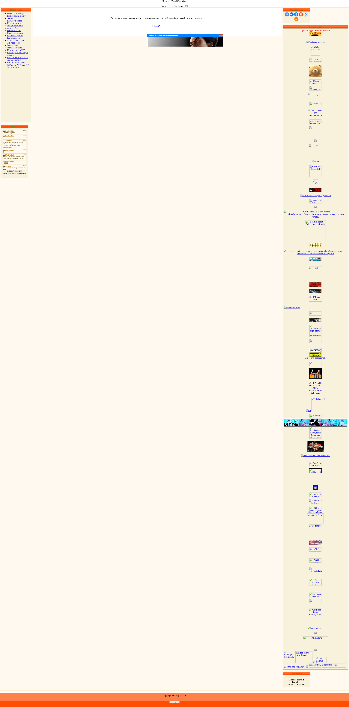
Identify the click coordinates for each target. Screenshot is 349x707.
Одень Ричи (12, 45)
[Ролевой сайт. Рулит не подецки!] (315, 489)
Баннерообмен (14, 38)
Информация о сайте (16, 16)
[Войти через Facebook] (296, 14)
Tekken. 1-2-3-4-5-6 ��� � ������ (163, 35)
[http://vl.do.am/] (315, 378)
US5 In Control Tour (16, 62)
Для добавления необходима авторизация (14, 172)
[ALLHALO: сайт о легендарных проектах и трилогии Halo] (340, 667)
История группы (15, 35)
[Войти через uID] (287, 14)
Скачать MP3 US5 (15, 40)
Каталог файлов (14, 21)
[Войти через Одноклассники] (296, 19)
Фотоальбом (13, 28)
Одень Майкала (14, 48)
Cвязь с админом (15, 33)
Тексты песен (13, 43)
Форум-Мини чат (15, 25)
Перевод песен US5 (16, 50)
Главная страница (15, 13)
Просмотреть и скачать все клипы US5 (17, 58)
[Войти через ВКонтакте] (292, 14)
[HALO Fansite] (315, 342)
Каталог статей (14, 23)
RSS (187, 6)
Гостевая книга (14, 30)
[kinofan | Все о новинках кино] (315, 455)
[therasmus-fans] (321, 662)
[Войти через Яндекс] (301, 14)
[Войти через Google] (305, 14)
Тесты (10, 18)
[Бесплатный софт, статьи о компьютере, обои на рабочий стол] (315, 336)
